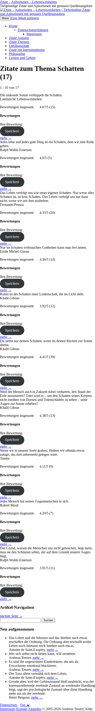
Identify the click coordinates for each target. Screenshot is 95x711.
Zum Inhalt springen (25, 18)
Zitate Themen (19, 42)
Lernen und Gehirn (22, 58)
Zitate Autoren (19, 38)
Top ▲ (25, 705)
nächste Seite (11, 616)
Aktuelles (34, 709)
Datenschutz (8, 705)
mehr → (5, 138)
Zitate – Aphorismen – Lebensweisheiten (28, 2)
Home (13, 26)
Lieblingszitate (19, 46)
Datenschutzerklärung (33, 30)
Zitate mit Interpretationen (27, 50)
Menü (5, 18)
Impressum (34, 34)
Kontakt (21, 709)
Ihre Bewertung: (12, 124)
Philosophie (17, 54)
